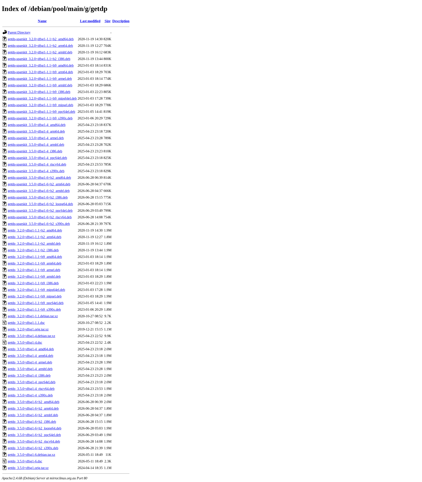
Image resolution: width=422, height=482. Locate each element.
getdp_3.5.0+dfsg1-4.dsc (25, 342)
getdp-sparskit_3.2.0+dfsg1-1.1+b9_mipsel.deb (40, 105)
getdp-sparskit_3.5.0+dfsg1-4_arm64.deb (36, 131)
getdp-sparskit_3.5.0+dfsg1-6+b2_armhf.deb (39, 191)
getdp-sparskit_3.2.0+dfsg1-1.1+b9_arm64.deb (40, 72)
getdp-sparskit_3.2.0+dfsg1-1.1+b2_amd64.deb (41, 39)
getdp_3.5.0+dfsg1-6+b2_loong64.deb (34, 428)
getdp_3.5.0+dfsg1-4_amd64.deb (31, 349)
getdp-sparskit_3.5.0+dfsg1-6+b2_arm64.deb (39, 184)
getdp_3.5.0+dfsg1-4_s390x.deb (30, 395)
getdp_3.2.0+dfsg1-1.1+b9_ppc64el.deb (36, 303)
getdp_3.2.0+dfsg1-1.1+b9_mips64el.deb (36, 290)
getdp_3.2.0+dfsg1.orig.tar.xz (28, 329)
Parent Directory (19, 32)
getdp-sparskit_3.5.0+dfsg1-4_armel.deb (36, 138)
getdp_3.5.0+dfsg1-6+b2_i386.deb (32, 422)
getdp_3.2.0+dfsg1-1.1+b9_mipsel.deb (35, 296)
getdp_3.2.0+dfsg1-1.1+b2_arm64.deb (34, 237)
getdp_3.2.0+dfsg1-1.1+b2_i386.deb (33, 250)
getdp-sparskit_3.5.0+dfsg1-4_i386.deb (35, 151)
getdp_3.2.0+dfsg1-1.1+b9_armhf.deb (34, 276)
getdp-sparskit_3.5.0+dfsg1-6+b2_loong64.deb (40, 204)
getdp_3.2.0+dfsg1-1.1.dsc (26, 323)
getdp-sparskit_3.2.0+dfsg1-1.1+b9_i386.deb (39, 92)
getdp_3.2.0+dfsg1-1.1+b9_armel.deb (34, 270)
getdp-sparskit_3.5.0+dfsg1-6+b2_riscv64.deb (40, 217)
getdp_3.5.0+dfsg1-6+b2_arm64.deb (33, 408)
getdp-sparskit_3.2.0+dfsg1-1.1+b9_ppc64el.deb (41, 111)
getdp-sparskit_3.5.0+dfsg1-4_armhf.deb (36, 144)
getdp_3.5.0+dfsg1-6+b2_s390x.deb (33, 448)
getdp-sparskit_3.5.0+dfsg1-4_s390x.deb (36, 171)
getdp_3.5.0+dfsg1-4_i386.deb (29, 375)
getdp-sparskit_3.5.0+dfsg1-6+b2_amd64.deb (39, 177)
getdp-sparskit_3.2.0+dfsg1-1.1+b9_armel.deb (40, 78)
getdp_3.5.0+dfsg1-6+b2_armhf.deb (33, 415)
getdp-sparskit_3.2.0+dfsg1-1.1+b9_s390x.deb (40, 118)
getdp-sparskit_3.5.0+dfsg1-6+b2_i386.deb (38, 197)
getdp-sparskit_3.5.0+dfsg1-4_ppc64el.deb (37, 158)
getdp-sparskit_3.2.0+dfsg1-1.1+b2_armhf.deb (40, 52)
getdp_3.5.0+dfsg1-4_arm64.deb (30, 356)
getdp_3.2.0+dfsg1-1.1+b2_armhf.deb (34, 243)
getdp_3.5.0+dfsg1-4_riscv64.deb (31, 389)
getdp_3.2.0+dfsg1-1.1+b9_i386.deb (33, 283)
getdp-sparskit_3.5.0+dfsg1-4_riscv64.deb (37, 164)
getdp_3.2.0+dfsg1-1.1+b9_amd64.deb (35, 257)
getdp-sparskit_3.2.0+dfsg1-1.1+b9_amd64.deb (41, 65)
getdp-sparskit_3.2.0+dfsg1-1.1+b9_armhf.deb (40, 85)
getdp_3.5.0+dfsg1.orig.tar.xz (28, 468)
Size (108, 21)
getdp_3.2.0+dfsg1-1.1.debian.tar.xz (33, 316)
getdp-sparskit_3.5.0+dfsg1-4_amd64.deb (36, 125)
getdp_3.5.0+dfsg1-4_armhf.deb (30, 369)
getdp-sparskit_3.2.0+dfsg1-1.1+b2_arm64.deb (40, 45)
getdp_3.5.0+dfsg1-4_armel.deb (30, 362)
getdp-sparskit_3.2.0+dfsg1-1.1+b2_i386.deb (39, 59)
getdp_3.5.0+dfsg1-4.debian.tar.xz (31, 336)
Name (42, 21)
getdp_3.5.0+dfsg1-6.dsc (25, 461)
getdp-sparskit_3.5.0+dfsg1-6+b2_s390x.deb (39, 224)
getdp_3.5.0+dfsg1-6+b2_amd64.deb (33, 402)
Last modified (90, 21)
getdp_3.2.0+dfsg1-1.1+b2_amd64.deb (35, 230)
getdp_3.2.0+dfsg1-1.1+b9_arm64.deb (34, 263)
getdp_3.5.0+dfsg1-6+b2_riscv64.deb (34, 441)
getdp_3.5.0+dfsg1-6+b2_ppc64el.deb (34, 435)
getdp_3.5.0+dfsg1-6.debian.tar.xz (31, 454)
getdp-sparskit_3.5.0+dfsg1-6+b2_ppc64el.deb (40, 210)
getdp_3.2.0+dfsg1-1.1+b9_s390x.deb (34, 309)
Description (120, 21)
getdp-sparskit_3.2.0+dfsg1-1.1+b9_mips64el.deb (42, 98)
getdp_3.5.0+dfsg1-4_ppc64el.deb (31, 382)
